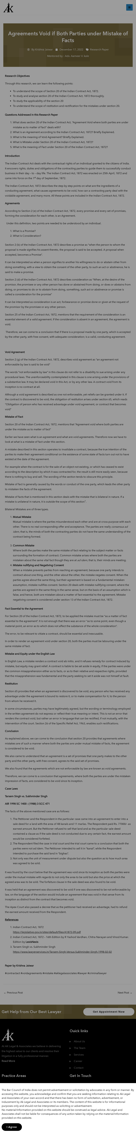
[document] (68, 567)
